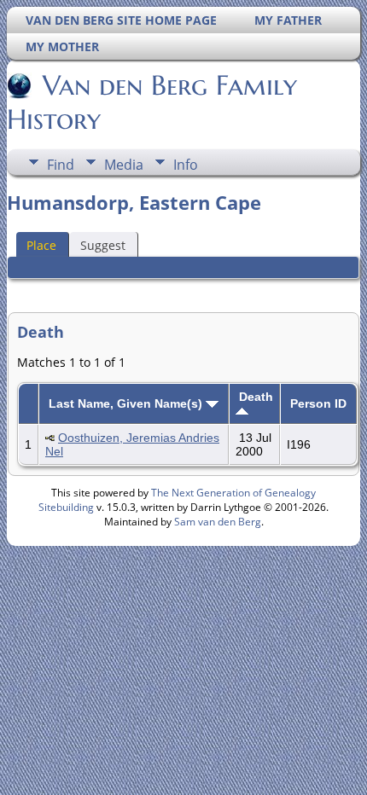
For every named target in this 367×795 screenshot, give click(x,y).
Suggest (102, 245)
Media (123, 164)
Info (185, 164)
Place (41, 245)
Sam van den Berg (217, 521)
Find (60, 164)
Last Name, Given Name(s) (127, 403)
